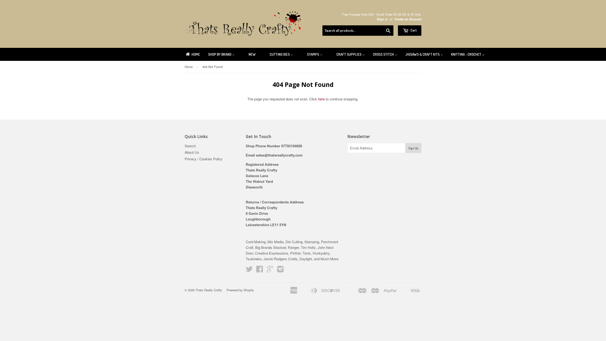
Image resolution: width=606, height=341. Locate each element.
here (321, 98)
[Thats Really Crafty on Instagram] (280, 270)
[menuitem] (192, 54)
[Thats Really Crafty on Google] (270, 270)
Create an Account (408, 19)
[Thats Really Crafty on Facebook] (259, 270)
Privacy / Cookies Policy (204, 158)
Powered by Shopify (240, 290)
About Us (192, 152)
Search (190, 145)
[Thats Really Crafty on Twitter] (249, 270)
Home (189, 66)
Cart (413, 30)
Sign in (382, 19)
